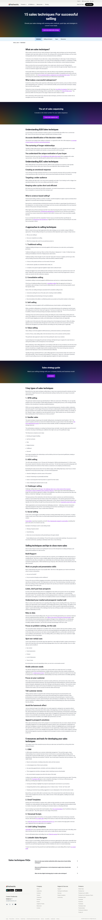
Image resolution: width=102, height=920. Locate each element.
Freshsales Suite (82, 905)
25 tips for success (53, 834)
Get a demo (89, 4)
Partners (38, 899)
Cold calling (28, 829)
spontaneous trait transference (40, 219)
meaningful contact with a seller (68, 502)
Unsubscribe (53, 918)
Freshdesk (80, 899)
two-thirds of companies (61, 89)
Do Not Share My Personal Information (33, 918)
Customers (39, 897)
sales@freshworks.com (11, 900)
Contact (38, 908)
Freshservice (81, 891)
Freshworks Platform (83, 910)
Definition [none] (38, 39)
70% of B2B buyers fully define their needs (50, 156)
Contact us (8, 898)
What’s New (81, 888)
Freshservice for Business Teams (85, 895)
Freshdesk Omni (82, 897)
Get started (51, 376)
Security (42, 918)
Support (59, 888)
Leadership (39, 891)
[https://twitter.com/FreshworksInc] (10, 904)
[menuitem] (79, 1)
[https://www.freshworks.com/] (13, 4)
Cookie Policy (23, 918)
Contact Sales (86, 1)
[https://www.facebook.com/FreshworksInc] (13, 904)
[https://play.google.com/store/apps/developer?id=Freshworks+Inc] (10, 890)
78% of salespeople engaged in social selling (57, 521)
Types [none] (56, 39)
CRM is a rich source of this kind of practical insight (59, 617)
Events (38, 901)
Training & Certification (63, 891)
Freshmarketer (81, 908)
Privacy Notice (11, 918)
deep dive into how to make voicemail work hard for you (41, 821)
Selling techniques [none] (48, 39)
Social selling (29, 521)
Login (92, 1)
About (38, 888)
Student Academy (61, 895)
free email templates (58, 809)
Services (59, 893)
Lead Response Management (47, 211)
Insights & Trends (40, 903)
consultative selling (51, 283)
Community (60, 897)
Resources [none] (63, 39)
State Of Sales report (67, 91)
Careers (38, 895)
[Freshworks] (18, 886)
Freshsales (80, 903)
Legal (7, 918)
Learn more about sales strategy (51, 30)
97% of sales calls (39, 818)
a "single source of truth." (38, 673)
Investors (39, 893)
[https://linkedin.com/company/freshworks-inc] (7, 904)
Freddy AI (80, 912)
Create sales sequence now (51, 117)
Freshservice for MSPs (83, 893)
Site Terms (17, 918)
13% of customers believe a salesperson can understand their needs (54, 75)
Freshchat (80, 901)
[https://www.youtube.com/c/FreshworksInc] (15, 904)
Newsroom (39, 905)
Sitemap (57, 918)
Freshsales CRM (36, 779)
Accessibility (47, 918)
